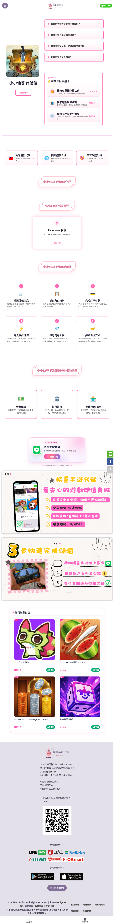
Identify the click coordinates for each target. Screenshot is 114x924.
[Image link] (57, 752)
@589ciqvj (52, 771)
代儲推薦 (39, 906)
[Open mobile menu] (5, 5)
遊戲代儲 (49, 906)
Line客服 (107, 5)
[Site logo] (55, 5)
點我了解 (52, 456)
